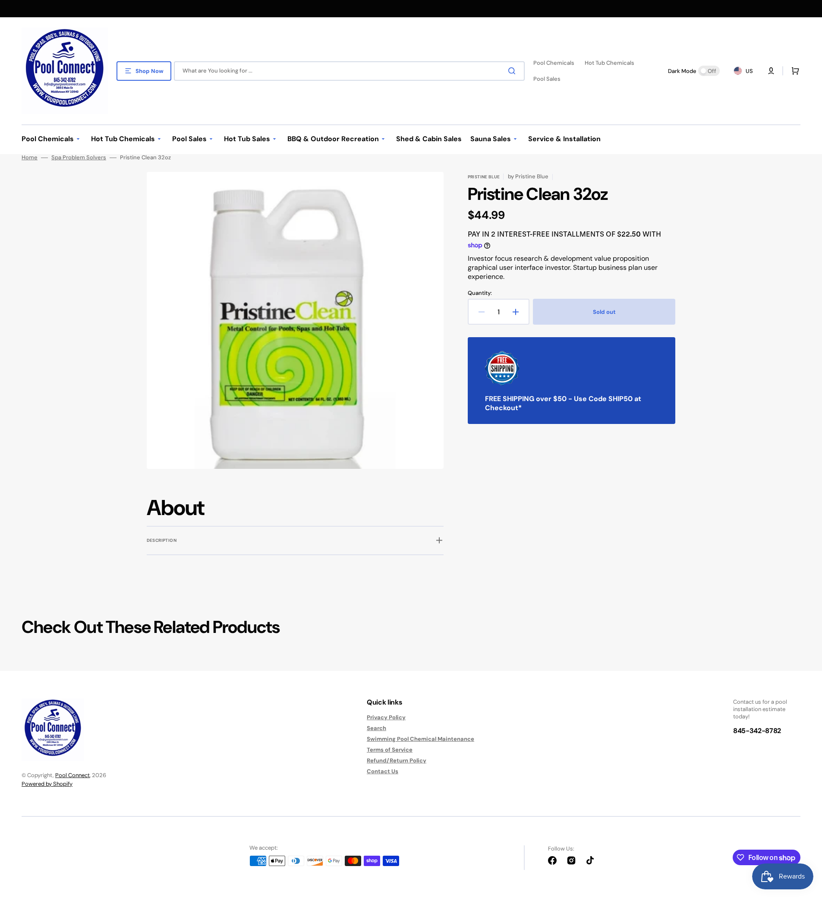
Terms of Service (390, 749)
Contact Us (382, 771)
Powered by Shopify (47, 783)
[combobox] (349, 71)
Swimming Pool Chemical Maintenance (420, 739)
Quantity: (480, 293)
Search (376, 728)
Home (30, 157)
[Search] (513, 70)
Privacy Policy (386, 717)
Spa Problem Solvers (78, 157)
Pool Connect (72, 775)
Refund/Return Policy (396, 760)
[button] (793, 70)
